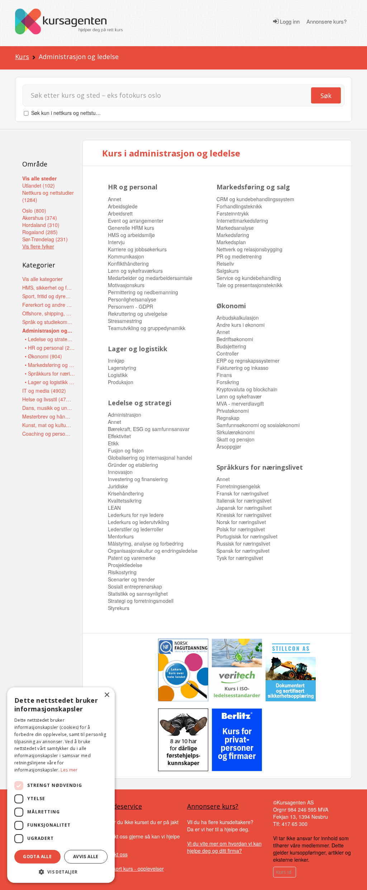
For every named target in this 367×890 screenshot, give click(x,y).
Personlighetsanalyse (132, 299)
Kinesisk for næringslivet (243, 514)
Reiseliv (225, 263)
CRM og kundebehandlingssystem (255, 199)
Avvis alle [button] (86, 856)
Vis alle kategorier (42, 278)
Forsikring (227, 382)
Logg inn (289, 21)
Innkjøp (116, 360)
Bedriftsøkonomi (234, 339)
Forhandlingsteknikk (239, 206)
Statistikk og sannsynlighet (138, 593)
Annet (114, 199)
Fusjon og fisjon (126, 450)
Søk (326, 95)
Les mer (69, 770)
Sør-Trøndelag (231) (45, 239)
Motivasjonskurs (126, 285)
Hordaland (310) (40, 224)
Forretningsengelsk (238, 486)
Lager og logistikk (137, 348)
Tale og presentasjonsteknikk (249, 285)
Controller (227, 353)
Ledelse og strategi (139, 402)
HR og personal (132, 187)
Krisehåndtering (126, 493)
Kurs (22, 56)
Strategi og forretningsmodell (140, 600)
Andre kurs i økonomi (240, 324)
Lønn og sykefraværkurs (135, 270)
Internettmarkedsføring (242, 220)
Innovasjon (120, 471)
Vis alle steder (39, 178)
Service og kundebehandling (248, 277)
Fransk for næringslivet (242, 493)
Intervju (116, 242)
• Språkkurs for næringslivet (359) (50, 373)
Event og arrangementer (135, 220)
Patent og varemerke (132, 557)
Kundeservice (121, 806)
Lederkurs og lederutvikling (138, 522)
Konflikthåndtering (128, 263)
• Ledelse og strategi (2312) (50, 339)
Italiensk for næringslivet (243, 500)
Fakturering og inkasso (242, 367)
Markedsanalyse (235, 227)
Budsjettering (231, 346)
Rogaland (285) (40, 232)
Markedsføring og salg (253, 187)
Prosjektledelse (125, 565)
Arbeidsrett (120, 213)
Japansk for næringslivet (244, 507)
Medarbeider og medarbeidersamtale (150, 277)
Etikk (113, 443)
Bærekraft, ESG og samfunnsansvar (149, 428)
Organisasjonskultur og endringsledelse (152, 550)
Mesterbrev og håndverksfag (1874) (47, 416)
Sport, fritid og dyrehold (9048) (47, 296)
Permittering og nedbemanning (143, 292)
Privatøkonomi (232, 410)
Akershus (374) (39, 217)
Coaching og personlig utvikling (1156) (47, 433)
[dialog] (61, 785)
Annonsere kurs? (326, 21)
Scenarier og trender (131, 579)
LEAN (114, 507)
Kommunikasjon (126, 256)
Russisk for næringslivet (243, 543)
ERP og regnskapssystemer (248, 360)
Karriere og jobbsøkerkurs (137, 249)
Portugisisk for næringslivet (246, 536)
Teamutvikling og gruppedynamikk (146, 328)
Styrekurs (118, 607)
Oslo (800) (34, 210)
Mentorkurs (121, 536)
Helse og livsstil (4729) (47, 399)
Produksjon (120, 382)
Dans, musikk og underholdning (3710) (47, 407)
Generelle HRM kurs (131, 227)
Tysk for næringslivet (239, 557)
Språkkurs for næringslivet (259, 467)
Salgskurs (227, 270)
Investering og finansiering (138, 479)
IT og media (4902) (44, 390)
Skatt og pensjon (235, 439)
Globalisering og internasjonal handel (150, 457)
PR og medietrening (239, 256)
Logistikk (118, 374)
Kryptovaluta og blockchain (246, 389)
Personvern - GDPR (130, 306)
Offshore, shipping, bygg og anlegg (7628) (47, 313)
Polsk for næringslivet (240, 529)
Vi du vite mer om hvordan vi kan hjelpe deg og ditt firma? (224, 847)
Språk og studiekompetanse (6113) (47, 321)
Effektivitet (119, 436)
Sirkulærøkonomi (235, 432)
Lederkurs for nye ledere (136, 514)
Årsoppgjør (228, 446)
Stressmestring (125, 320)
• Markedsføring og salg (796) (50, 364)
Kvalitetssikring (125, 500)
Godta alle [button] (37, 856)
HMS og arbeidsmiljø (131, 234)
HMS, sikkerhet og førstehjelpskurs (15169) (47, 287)
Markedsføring (232, 234)
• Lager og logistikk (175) (50, 382)
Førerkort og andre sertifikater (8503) (47, 304)
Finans (224, 374)
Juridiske (118, 486)
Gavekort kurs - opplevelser (132, 868)
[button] (61, 872)
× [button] (106, 695)
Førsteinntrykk (232, 213)
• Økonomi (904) (43, 356)
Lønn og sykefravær (239, 396)
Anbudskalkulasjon (237, 317)
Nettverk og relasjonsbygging (249, 249)
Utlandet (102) (38, 185)
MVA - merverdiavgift (240, 403)
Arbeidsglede (123, 206)
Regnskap (227, 417)
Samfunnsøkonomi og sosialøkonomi (258, 425)
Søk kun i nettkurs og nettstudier (67, 112)
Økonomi (231, 305)
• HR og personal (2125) (50, 347)
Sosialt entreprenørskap (135, 586)
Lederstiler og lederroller (135, 529)
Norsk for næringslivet (241, 522)
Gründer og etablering (133, 464)
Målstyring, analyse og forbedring (146, 543)
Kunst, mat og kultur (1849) (47, 425)
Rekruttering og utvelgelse (137, 313)
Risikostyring (122, 572)
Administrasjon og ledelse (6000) (47, 330)
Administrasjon (124, 414)
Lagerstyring (122, 367)
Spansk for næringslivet (243, 550)
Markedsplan (231, 242)
